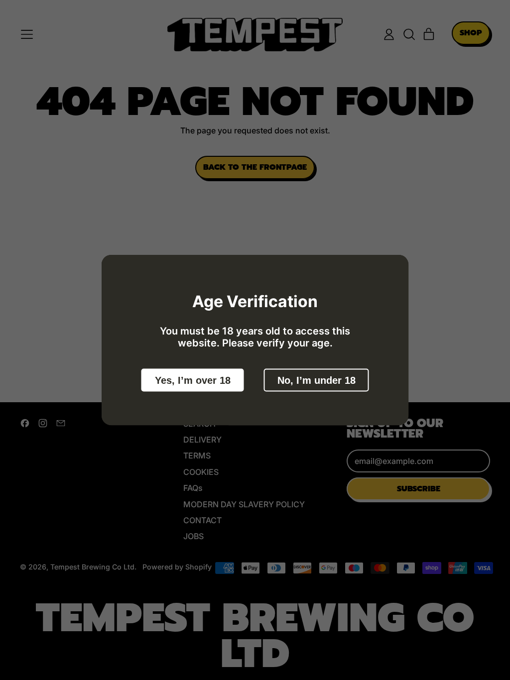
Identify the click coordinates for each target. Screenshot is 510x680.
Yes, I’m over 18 (193, 380)
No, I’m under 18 (316, 380)
